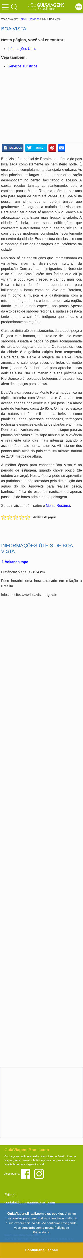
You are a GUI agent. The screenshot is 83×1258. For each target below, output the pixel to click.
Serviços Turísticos (22, 66)
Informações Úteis (22, 49)
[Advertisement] (41, 106)
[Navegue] (6, 7)
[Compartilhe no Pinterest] (52, 147)
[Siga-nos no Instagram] (40, 1173)
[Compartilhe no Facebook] (12, 147)
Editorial (10, 1195)
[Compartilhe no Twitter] (36, 147)
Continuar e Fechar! (41, 1250)
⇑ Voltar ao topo (14, 562)
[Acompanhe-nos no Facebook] (27, 1173)
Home (22, 19)
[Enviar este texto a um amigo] (61, 147)
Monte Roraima (58, 505)
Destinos (34, 19)
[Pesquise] (14, 6)
